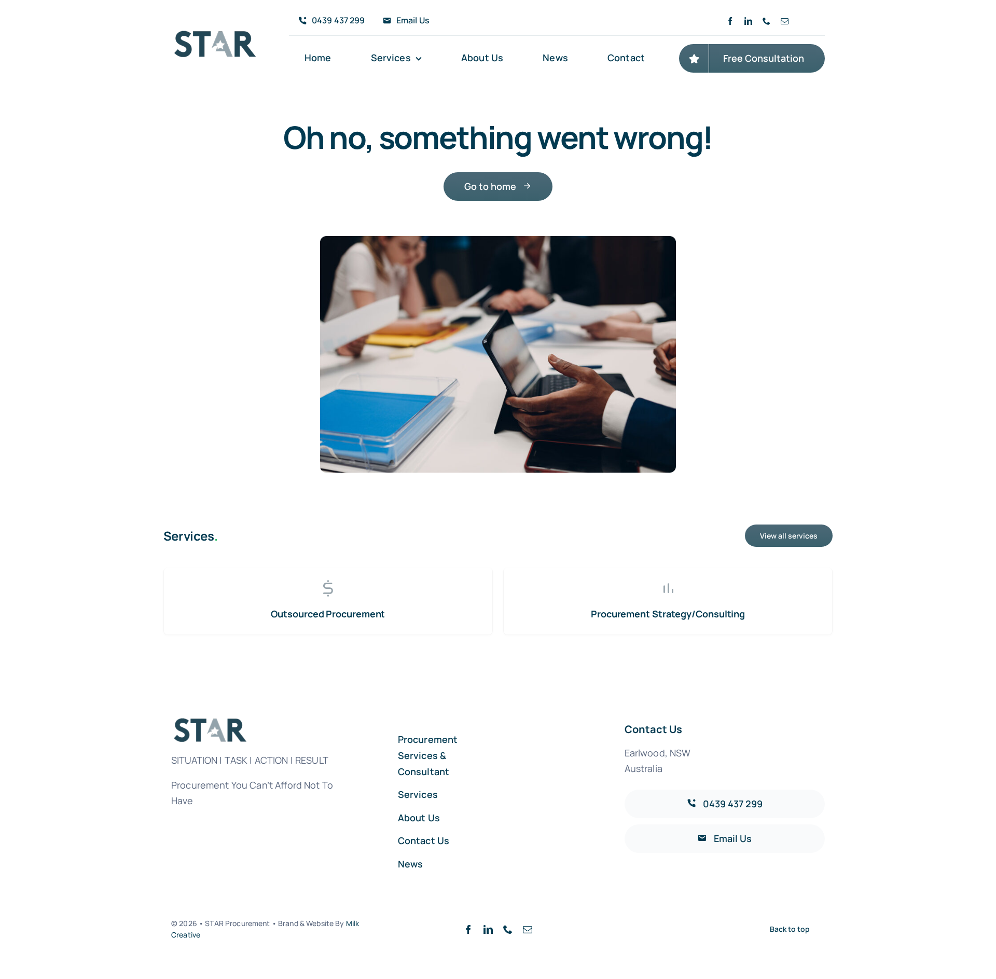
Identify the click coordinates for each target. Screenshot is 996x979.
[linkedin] (748, 21)
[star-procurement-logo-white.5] (215, 35)
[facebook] (730, 21)
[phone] (766, 21)
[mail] (785, 21)
